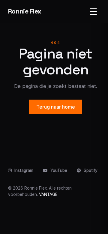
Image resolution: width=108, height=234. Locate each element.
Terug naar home (55, 107)
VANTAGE (48, 194)
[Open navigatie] (93, 11)
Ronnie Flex (24, 11)
